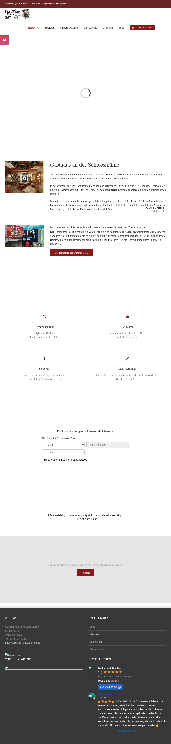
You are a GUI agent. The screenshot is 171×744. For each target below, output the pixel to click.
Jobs (92, 626)
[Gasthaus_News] (24, 226)
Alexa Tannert (105, 694)
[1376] (24, 162)
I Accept (86, 573)
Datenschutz (96, 649)
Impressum (96, 641)
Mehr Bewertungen (127, 730)
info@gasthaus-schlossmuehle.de (55, 4)
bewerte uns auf (108, 686)
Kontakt (94, 634)
